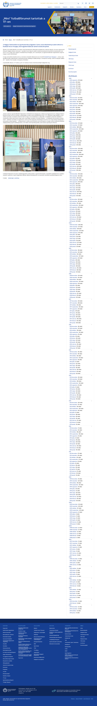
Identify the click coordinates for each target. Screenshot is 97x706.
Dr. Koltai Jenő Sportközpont (9, 652)
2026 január (73, 94)
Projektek (5, 669)
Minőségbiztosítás (7, 650)
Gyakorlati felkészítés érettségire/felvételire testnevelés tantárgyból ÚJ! (25, 648)
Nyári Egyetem (68, 653)
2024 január (73, 144)
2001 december (73, 606)
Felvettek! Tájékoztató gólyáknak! (23, 628)
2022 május (72, 187)
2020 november (74, 226)
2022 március (73, 191)
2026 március (73, 90)
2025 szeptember (74, 103)
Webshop (92, 7)
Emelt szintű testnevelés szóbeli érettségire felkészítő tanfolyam (25, 651)
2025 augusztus (73, 105)
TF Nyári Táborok (6, 682)
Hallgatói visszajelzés (39, 659)
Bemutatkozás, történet (8, 634)
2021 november (73, 201)
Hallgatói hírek (72, 52)
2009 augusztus (74, 512)
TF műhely (36, 650)
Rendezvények (6, 673)
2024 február (73, 142)
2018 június (72, 287)
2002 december (74, 601)
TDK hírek (71, 58)
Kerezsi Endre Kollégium (39, 636)
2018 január (72, 297)
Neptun (48, 3)
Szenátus (5, 646)
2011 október (73, 457)
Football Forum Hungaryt (50, 56)
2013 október (73, 406)
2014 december (73, 377)
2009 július (72, 514)
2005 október (73, 568)
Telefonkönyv (43, 3)
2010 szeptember (74, 484)
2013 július (72, 412)
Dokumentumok (6, 648)
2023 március (73, 166)
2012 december (73, 428)
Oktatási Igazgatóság (54, 635)
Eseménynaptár (73, 71)
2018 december (73, 275)
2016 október (73, 330)
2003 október (73, 589)
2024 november (73, 125)
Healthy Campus (6, 675)
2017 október (73, 305)
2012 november (73, 430)
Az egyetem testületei (8, 656)
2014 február (73, 397)
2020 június (73, 236)
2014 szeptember (74, 383)
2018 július (72, 285)
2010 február (73, 498)
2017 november (73, 303)
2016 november (73, 328)
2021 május (72, 213)
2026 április (72, 88)
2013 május (72, 416)
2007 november (74, 543)
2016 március (73, 344)
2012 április (72, 443)
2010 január (73, 500)
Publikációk (67, 638)
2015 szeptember (74, 357)
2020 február (73, 244)
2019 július (72, 260)
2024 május (72, 137)
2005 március (73, 576)
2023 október (73, 152)
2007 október (73, 545)
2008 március (73, 533)
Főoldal (73, 698)
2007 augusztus (74, 547)
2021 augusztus (73, 207)
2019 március (73, 267)
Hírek (10, 39)
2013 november (73, 404)
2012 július (72, 437)
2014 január (72, 398)
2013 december (73, 402)
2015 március (73, 369)
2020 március (73, 242)
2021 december (73, 199)
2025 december (73, 97)
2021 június (72, 211)
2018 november (73, 277)
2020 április (73, 240)
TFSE (35, 648)
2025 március (73, 115)
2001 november (73, 608)
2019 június (72, 262)
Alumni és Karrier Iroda (8, 665)
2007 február (73, 555)
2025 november (73, 99)
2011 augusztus (73, 461)
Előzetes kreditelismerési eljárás (24, 642)
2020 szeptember (74, 230)
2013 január (72, 424)
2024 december (74, 123)
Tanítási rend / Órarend (39, 630)
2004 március (73, 583)
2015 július (72, 361)
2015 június (72, 363)
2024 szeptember (74, 129)
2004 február (73, 585)
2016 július (72, 336)
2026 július (72, 82)
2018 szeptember (74, 281)
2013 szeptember (74, 408)
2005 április (73, 574)
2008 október (73, 531)
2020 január (73, 246)
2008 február (73, 535)
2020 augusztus (74, 232)
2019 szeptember (74, 256)
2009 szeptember (74, 510)
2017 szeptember (74, 306)
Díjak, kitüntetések (7, 654)
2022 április (72, 189)
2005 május (73, 572)
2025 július (72, 107)
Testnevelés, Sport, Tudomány (71, 642)
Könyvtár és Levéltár (7, 660)
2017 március (73, 318)
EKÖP (66, 650)
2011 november (73, 455)
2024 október (73, 127)
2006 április (73, 562)
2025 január (73, 119)
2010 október (73, 482)
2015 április (72, 367)
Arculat (4, 671)
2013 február (73, 422)
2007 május (73, 551)
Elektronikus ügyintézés (8, 630)
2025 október (73, 101)
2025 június (72, 109)
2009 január (73, 524)
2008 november (74, 529)
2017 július (72, 310)
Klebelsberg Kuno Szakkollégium (38, 639)
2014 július (72, 387)
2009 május (73, 518)
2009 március (73, 522)
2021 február (73, 219)
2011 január (72, 475)
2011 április (72, 469)
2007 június (73, 549)
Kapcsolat (5, 628)
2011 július (72, 463)
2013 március (73, 420)
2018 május (72, 289)
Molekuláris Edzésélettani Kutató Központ (72, 631)
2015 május (72, 365)
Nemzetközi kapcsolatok (8, 658)
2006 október (73, 560)
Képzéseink (52, 628)
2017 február (73, 320)
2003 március (73, 595)
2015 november (73, 353)
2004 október (73, 580)
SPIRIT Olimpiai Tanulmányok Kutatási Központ (71, 655)
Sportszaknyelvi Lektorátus (55, 641)
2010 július (72, 488)
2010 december (73, 478)
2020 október (73, 228)
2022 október (73, 177)
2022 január (73, 195)
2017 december (73, 301)
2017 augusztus (73, 308)
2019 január (72, 271)
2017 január (72, 322)
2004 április (73, 581)
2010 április (72, 494)
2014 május (72, 391)
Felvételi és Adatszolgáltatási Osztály (56, 633)
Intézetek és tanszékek (54, 643)
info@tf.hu (21, 693)
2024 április (72, 138)
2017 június (72, 312)
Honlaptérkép (79, 698)
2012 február (73, 447)
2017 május (72, 314)
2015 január (72, 373)
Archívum (71, 68)
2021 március (73, 217)
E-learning (55, 3)
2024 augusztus (74, 131)
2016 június (72, 338)
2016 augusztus (73, 334)
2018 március (73, 293)
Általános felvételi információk (22, 633)
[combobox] (69, 3)
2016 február (73, 346)
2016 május (72, 340)
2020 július (72, 234)
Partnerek (5, 667)
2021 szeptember (74, 205)
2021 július (72, 209)
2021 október (73, 203)
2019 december (73, 250)
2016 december (73, 326)
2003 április (73, 593)
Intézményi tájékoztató (39, 657)
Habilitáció (67, 644)
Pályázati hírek (72, 62)
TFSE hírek (71, 65)
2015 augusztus (73, 359)
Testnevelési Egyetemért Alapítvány (8, 641)
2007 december (74, 541)
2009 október (73, 508)
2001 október (73, 610)
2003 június (73, 591)
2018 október (73, 279)
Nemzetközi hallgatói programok (38, 655)
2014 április (72, 393)
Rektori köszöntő (7, 632)
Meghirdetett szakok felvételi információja (25, 639)
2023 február (73, 168)
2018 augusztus (73, 283)
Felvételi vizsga (21, 631)
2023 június (72, 160)
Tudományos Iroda (69, 636)
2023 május (72, 162)
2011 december (73, 453)
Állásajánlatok (6, 663)
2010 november (73, 480)
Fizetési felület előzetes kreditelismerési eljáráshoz (24, 645)
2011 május (72, 467)
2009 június (73, 516)
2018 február (73, 295)
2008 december (74, 527)
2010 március (73, 496)
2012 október (73, 432)
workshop (16, 178)
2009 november (74, 506)
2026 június (72, 84)
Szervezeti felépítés (7, 638)
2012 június (72, 439)
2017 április (72, 316)
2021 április (72, 215)
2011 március (73, 471)
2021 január (72, 221)
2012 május (72, 441)
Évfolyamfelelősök (38, 641)
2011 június (72, 465)
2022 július (72, 183)
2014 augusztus (73, 385)
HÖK (35, 643)
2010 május (72, 492)
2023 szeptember (74, 154)
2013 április (72, 418)
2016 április (72, 342)
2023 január (73, 170)
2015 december (73, 351)
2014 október (73, 381)
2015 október (73, 355)
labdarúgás (11, 178)
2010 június (72, 490)
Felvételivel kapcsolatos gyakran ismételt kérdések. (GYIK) (25, 655)
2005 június (73, 570)
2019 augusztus (73, 258)
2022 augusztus (73, 181)
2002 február (73, 603)
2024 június (72, 135)
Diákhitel (36, 634)
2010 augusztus (73, 486)
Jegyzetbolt (36, 652)
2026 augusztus (74, 80)
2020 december (74, 224)
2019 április (72, 266)
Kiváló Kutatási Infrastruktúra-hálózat (72, 658)
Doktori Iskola (68, 633)
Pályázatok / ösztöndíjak (39, 632)
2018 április (72, 291)
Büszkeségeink (72, 49)
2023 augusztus (73, 156)
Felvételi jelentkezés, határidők (23, 636)
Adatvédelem (86, 698)
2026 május (72, 86)
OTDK (66, 648)
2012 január (72, 449)
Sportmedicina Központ (8, 680)
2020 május (73, 238)
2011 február (73, 473)
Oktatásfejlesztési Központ (55, 637)
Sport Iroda (36, 646)
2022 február (73, 193)
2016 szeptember (74, 332)
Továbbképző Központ (54, 639)
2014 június (72, 389)
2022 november (73, 175)
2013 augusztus (73, 410)
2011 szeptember (74, 459)
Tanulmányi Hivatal (53, 630)
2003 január (73, 597)
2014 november (73, 379)
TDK (66, 640)
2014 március (73, 395)
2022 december (73, 173)
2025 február (73, 117)
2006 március (73, 564)
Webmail (51, 3)
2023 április (72, 164)
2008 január (73, 537)
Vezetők (5, 643)
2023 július (72, 158)
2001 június (72, 612)
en (92, 3)
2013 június (72, 414)
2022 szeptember (74, 179)
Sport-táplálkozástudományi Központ (71, 628)
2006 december (74, 558)
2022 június (72, 185)
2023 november (73, 150)
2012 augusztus (73, 436)
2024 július (72, 133)
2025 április (72, 113)
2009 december (74, 504)
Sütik (92, 698)
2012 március (73, 445)
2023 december (73, 148)
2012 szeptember (74, 434)
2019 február (73, 269)
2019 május (72, 264)
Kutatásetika (68, 646)
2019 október (73, 254)
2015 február (73, 371)
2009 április (73, 520)
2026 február (73, 92)
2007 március (73, 553)
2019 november (73, 252)
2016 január (72, 348)
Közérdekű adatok (7, 636)
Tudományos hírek (73, 55)
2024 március (73, 140)
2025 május (72, 111)
